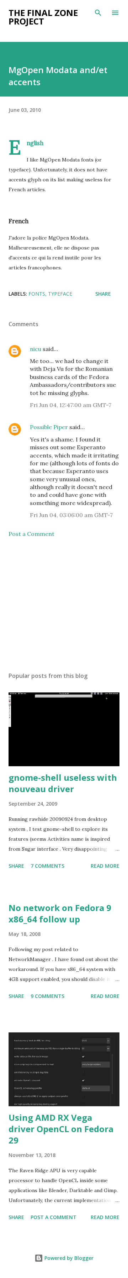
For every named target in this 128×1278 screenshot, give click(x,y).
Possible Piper (49, 426)
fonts (36, 293)
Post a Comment (31, 533)
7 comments (47, 865)
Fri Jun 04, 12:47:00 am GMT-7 (70, 404)
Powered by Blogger (68, 1258)
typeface (60, 293)
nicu (35, 348)
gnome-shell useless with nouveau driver (63, 783)
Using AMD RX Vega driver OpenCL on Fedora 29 (61, 1129)
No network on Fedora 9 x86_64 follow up (60, 913)
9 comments (47, 996)
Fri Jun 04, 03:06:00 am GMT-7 (71, 515)
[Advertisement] (64, 604)
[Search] (98, 13)
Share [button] (103, 293)
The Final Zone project (43, 17)
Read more (105, 865)
